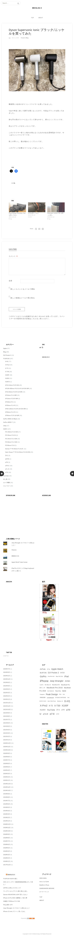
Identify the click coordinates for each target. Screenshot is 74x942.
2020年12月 (7, 743)
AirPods (43, 669)
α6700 (7, 459)
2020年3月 (6, 773)
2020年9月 (6, 753)
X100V (7, 378)
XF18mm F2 (9, 402)
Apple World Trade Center (19, 562)
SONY (5, 429)
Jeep (4, 425)
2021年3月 (6, 733)
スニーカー (6, 486)
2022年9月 (6, 686)
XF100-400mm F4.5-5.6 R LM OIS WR (17, 388)
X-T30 (7, 371)
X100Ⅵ (7, 381)
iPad (66, 676)
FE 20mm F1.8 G (10, 435)
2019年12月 (7, 783)
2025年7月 (6, 669)
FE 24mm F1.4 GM (11, 438)
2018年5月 (6, 848)
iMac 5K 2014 (59, 676)
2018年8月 (6, 837)
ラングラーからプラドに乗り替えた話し (15, 891)
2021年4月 (6, 729)
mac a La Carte (44, 881)
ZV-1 (6, 455)
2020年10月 (7, 750)
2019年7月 (6, 800)
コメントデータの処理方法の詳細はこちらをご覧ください (37, 317)
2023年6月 (6, 682)
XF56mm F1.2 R (10, 412)
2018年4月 (6, 851)
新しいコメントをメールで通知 (23, 289)
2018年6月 (6, 844)
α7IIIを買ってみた (33, 213)
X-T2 (6, 368)
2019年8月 (6, 797)
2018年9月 (6, 834)
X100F (7, 375)
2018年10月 (7, 831)
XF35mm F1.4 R (10, 405)
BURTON (43, 673)
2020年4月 (6, 770)
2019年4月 (6, 810)
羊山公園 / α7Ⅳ (8, 904)
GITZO (62, 673)
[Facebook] (39, 229)
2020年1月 (6, 780)
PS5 (64, 694)
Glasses (14, 550)
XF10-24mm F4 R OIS (12, 385)
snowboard (50, 697)
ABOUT (40, 17)
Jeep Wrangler (56, 681)
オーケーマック (44, 892)
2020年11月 (6, 746)
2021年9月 (6, 713)
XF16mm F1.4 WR (11, 395)
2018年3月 (6, 854)
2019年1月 (6, 821)
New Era (58, 691)
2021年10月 (7, 709)
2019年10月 (7, 790)
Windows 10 (60, 701)
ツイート (6, 656)
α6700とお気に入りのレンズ (12, 888)
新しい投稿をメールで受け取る (23, 298)
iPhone (44, 681)
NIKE (64, 691)
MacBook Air (56, 684)
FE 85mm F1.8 (9, 445)
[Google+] (43, 229)
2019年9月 (6, 794)
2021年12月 (7, 702)
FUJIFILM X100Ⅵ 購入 (10, 878)
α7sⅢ (45, 714)
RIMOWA (42, 697)
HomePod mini (51, 676)
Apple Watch (57, 669)
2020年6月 (6, 763)
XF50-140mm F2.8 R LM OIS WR (15, 409)
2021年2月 (6, 736)
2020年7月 (6, 760)
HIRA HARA (43, 878)
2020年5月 (6, 767)
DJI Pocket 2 (7, 355)
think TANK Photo (52, 701)
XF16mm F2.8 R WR (11, 398)
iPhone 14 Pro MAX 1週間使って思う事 (15, 898)
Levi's (41, 684)
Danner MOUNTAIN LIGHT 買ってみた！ (15, 894)
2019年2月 (6, 817)
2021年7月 (6, 719)
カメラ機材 (6, 482)
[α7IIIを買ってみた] (36, 207)
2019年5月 (6, 807)
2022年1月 (6, 699)
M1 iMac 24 (48, 684)
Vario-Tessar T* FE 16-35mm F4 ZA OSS (17, 452)
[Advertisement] (18, 514)
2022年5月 (6, 689)
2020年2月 (6, 777)
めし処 (5, 479)
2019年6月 (6, 804)
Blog (27, 38)
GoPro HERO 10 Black (10, 419)
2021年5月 (6, 726)
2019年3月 (6, 814)
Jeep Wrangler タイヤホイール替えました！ (16, 908)
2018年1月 (6, 861)
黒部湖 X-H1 (15, 556)
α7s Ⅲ (7, 469)
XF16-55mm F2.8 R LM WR (13, 392)
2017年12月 (7, 864)
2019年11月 (6, 787)
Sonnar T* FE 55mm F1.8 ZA (14, 449)
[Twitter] (36, 229)
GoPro (43, 676)
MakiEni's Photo (44, 885)
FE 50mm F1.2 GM (11, 442)
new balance (50, 691)
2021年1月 (6, 740)
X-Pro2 (7, 365)
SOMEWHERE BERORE (46, 888)
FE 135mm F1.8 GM (11, 432)
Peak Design (52, 694)
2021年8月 (6, 716)
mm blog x (45, 357)
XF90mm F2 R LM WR (12, 415)
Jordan (67, 681)
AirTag (48, 669)
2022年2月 (6, 696)
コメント (13, 256)
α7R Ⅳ (7, 465)
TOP (32, 17)
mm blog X (11, 874)
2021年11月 (6, 706)
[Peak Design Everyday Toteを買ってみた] (17, 207)
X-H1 (6, 361)
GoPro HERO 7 (8, 422)
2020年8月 (6, 756)
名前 (10, 281)
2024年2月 (6, 675)
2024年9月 (6, 672)
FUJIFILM (6, 358)
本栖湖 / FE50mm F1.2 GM (11, 901)
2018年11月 (6, 827)
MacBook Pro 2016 (55, 688)
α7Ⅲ (6, 472)
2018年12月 (7, 824)
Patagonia (42, 694)
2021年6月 (6, 723)
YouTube (6, 476)
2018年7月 (6, 841)
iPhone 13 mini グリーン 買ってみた (14, 911)
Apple (5, 348)
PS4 (60, 694)
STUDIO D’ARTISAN (60, 697)
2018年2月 (6, 858)
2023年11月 (6, 679)
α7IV (6, 462)
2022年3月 (6, 692)
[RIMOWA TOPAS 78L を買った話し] (56, 207)
